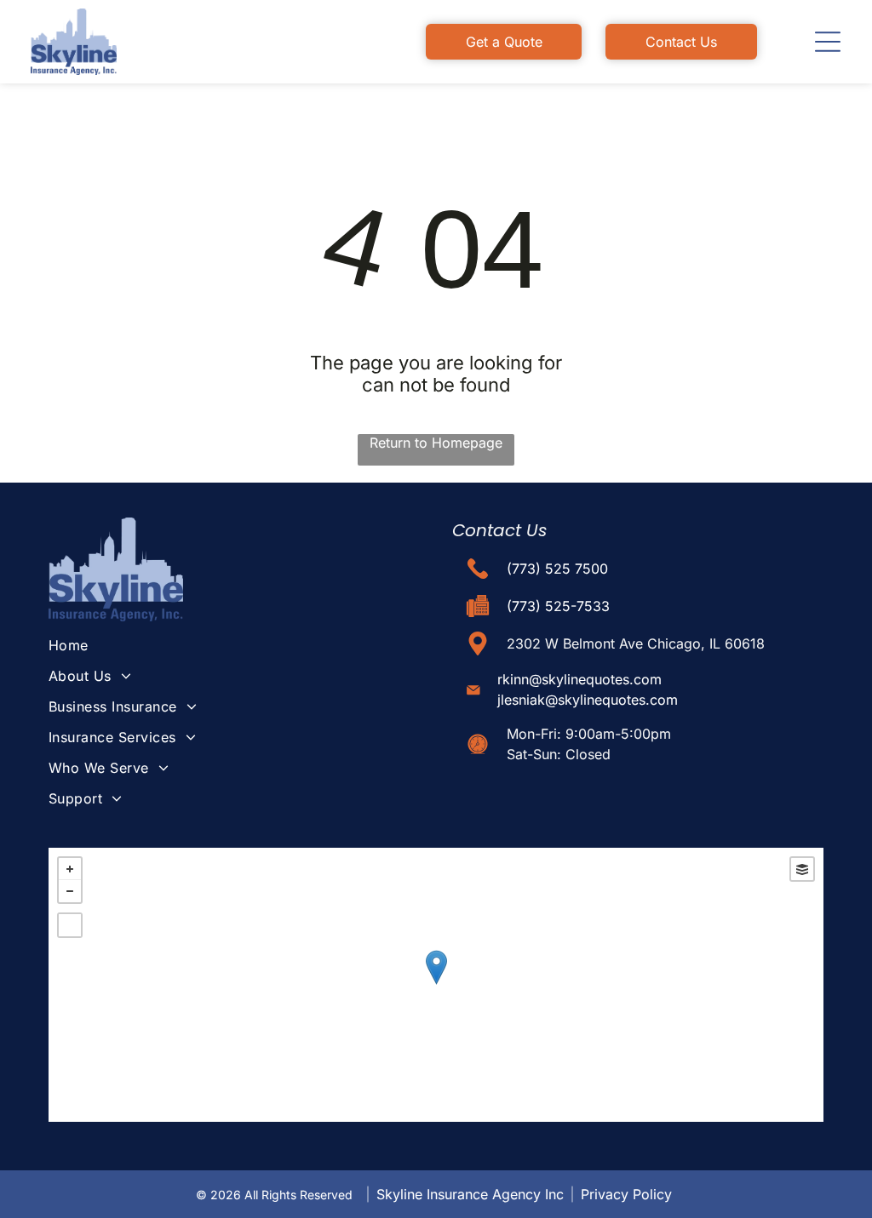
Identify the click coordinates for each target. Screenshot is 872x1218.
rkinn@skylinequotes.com (579, 679)
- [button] (70, 891)
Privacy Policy (626, 1194)
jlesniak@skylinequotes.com (587, 699)
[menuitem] (227, 645)
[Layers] (802, 869)
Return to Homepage (436, 442)
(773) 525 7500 (557, 568)
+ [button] (70, 869)
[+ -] (436, 985)
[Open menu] (827, 41)
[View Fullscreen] (70, 925)
